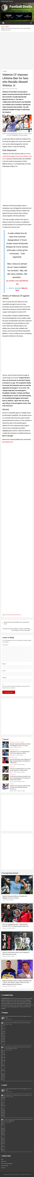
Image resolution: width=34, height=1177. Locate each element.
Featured (12, 742)
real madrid (8, 614)
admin (19, 747)
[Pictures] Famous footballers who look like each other (16, 623)
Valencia (13, 614)
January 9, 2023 (6, 956)
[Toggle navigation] (3, 23)
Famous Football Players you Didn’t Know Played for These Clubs (20, 769)
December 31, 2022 (7, 986)
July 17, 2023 (13, 764)
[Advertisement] (17, 52)
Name (4, 664)
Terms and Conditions (7, 1163)
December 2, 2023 (14, 755)
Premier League (14, 757)
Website (4, 677)
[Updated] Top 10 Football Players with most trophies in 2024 (20, 752)
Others (4, 71)
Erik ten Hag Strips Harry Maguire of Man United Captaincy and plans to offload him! (20, 761)
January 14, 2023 (6, 928)
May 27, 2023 (13, 781)
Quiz (2, 1159)
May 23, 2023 (5, 88)
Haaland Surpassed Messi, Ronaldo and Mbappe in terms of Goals (20, 744)
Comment (5, 645)
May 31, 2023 (13, 772)
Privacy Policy (4, 1165)
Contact (3, 1167)
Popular (17, 742)
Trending (22, 742)
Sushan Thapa (13, 88)
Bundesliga (12, 774)
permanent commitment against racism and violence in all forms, (16, 156)
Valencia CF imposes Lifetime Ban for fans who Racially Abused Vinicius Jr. (20, 787)
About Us (3, 1161)
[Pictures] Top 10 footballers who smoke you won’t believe (18, 1022)
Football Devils (8, 442)
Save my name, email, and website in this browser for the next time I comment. (16, 687)
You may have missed (10, 873)
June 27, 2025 (13, 747)
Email (4, 670)
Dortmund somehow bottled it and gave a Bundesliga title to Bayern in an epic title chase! (16, 629)
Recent (6, 739)
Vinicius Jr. (18, 614)
